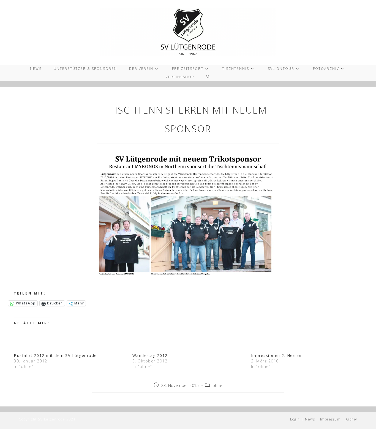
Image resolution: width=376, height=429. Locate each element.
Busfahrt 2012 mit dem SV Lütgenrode (55, 355)
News (310, 419)
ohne (217, 385)
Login (295, 419)
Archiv (351, 419)
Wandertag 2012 (150, 355)
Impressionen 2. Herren (276, 355)
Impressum (330, 419)
